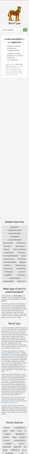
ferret (6, 427)
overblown (21, 268)
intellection (21, 243)
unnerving (7, 268)
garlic (21, 443)
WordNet (11, 354)
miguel (7, 434)
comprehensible (14, 230)
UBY (2, 381)
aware (6, 249)
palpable (8, 275)
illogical (22, 262)
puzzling (21, 275)
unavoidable (14, 278)
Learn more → (14, 74)
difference (15, 450)
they (5, 430)
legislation (20, 434)
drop (14, 437)
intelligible (14, 236)
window (22, 437)
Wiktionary (4, 353)
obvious (21, 252)
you (24, 450)
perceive (7, 246)
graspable (14, 227)
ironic (23, 255)
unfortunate (8, 259)
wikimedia (17, 353)
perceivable (8, 243)
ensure (7, 440)
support (8, 443)
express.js (14, 402)
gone (5, 450)
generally (7, 446)
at (25, 446)
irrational (22, 259)
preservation (19, 440)
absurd (22, 271)
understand (20, 427)
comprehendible (14, 239)
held (12, 430)
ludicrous (22, 281)
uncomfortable (9, 262)
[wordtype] (14, 13)
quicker (6, 437)
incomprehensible (10, 255)
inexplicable (8, 281)
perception (20, 246)
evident (7, 265)
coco (19, 430)
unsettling (8, 252)
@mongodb (4, 402)
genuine (17, 446)
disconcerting (19, 249)
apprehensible (14, 233)
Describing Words (13, 331)
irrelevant (8, 271)
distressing (20, 265)
